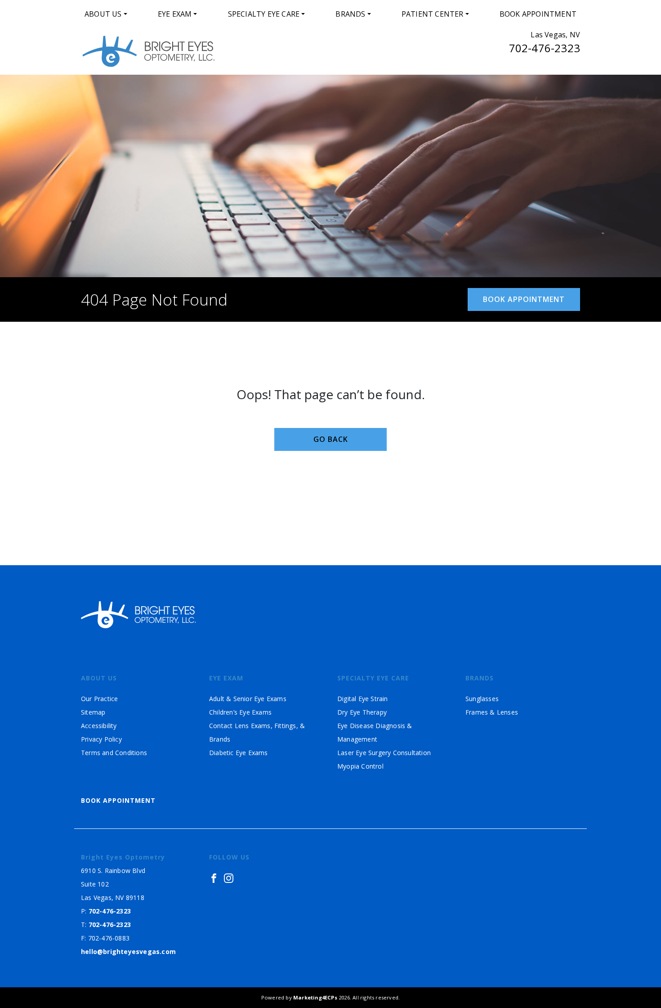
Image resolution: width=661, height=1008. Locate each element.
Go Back (330, 439)
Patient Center (433, 14)
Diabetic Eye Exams (238, 752)
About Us (103, 14)
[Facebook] (214, 877)
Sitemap (93, 712)
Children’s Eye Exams (240, 712)
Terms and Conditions (114, 752)
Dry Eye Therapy (362, 712)
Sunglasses (482, 698)
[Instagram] (228, 877)
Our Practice (99, 698)
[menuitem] (106, 14)
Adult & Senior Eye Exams (247, 698)
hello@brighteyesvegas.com (128, 951)
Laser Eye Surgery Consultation (384, 752)
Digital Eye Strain (362, 698)
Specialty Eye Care (264, 14)
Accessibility (99, 725)
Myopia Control (360, 766)
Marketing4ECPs (315, 997)
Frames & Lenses (491, 712)
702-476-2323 (544, 47)
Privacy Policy (101, 739)
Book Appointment (538, 14)
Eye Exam (175, 14)
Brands (350, 14)
